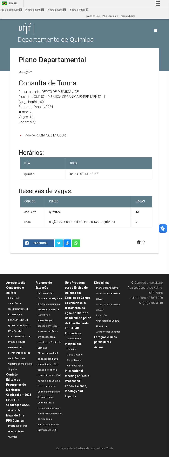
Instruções (101, 315)
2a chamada (74, 338)
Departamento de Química (56, 39)
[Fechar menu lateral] (155, 30)
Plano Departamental (107, 288)
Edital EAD (13, 298)
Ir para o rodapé (78, 9)
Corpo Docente (74, 354)
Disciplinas (101, 282)
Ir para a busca (56, 9)
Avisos (98, 347)
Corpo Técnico (74, 360)
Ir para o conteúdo (10, 9)
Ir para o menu (34, 9)
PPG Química (15, 420)
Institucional (73, 344)
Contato (12, 374)
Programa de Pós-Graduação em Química (18, 431)
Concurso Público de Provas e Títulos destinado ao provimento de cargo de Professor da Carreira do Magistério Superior (20, 353)
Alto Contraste (110, 16)
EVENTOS (12, 400)
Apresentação (16, 282)
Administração (75, 365)
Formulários (73, 333)
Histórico (71, 349)
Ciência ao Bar (45, 293)
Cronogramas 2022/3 (107, 320)
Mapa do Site (93, 16)
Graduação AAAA (17, 405)
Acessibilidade (128, 16)
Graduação (14, 410)
